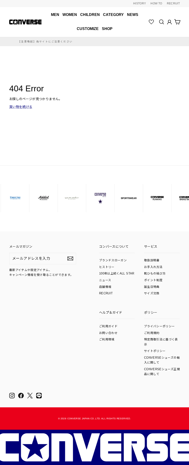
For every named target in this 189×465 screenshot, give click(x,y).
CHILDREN (90, 15)
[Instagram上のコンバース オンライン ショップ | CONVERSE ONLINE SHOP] (12, 395)
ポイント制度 (153, 280)
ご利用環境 (107, 339)
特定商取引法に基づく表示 (161, 342)
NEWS (132, 15)
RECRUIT (173, 3)
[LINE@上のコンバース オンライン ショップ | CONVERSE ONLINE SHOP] (39, 395)
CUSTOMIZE (88, 29)
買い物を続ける (20, 107)
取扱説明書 (151, 260)
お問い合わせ (108, 333)
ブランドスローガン (113, 260)
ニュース (105, 280)
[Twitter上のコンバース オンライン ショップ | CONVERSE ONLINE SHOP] (30, 395)
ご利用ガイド (108, 326)
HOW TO (156, 3)
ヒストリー (107, 267)
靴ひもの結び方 (154, 273)
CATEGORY (113, 15)
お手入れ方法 (153, 267)
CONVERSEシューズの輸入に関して (162, 360)
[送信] (70, 258)
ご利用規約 (151, 333)
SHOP (107, 29)
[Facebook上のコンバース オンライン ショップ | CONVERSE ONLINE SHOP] (21, 395)
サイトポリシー (154, 351)
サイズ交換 (151, 293)
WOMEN (69, 15)
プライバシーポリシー (159, 326)
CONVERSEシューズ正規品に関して (162, 372)
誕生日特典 (151, 287)
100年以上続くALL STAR (116, 273)
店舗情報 (105, 287)
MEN (55, 15)
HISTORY (139, 3)
